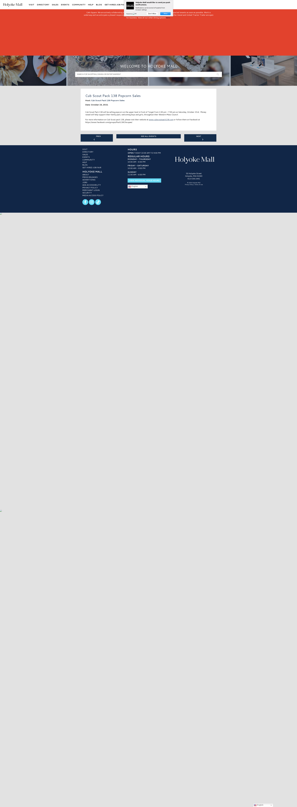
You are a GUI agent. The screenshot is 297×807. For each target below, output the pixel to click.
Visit (84, 149)
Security (87, 192)
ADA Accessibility (91, 185)
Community (88, 159)
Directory (87, 151)
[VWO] (135, 14)
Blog (84, 164)
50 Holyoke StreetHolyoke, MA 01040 (193, 174)
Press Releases (90, 177)
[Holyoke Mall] (194, 159)
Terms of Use (199, 184)
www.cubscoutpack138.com (161, 119)
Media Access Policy (92, 195)
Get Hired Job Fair (91, 167)
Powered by (129, 14)
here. (168, 17)
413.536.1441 (193, 178)
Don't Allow (152, 14)
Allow (165, 14)
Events (86, 157)
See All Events (148, 136)
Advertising (88, 179)
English (134, 186)
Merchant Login (91, 190)
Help (84, 162)
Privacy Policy (90, 187)
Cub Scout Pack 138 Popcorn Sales (108, 100)
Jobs (84, 182)
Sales (85, 154)
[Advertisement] (148, 36)
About (85, 174)
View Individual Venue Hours (144, 180)
